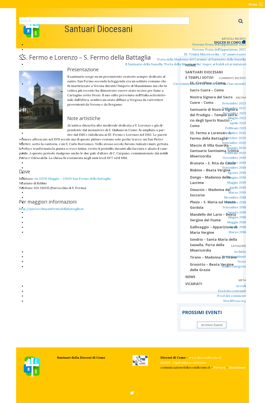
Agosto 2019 (237, 172)
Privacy (219, 367)
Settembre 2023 (234, 103)
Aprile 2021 (238, 123)
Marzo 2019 (237, 192)
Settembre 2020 (234, 143)
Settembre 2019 (234, 167)
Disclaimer (237, 367)
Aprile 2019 (237, 187)
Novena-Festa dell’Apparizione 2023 (219, 44)
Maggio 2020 (236, 148)
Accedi (241, 286)
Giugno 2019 (237, 177)
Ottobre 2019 (236, 163)
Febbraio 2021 (235, 128)
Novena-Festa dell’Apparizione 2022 (219, 49)
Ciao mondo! (236, 84)
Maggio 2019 (236, 182)
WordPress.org (234, 301)
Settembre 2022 (234, 108)
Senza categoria (234, 266)
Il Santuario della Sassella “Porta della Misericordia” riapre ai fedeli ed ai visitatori (185, 64)
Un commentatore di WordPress (197, 84)
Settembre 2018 (234, 207)
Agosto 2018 (237, 212)
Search (240, 20)
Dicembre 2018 (235, 197)
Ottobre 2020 (236, 138)
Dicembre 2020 (234, 133)
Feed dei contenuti (232, 291)
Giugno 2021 (237, 118)
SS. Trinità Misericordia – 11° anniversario (215, 54)
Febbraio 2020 (235, 153)
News (242, 261)
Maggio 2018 (236, 222)
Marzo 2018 (237, 232)
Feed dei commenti (231, 296)
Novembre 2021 (234, 113)
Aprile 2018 (238, 227)
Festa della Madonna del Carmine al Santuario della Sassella (201, 59)
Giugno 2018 (237, 217)
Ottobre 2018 (236, 202)
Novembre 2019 (234, 158)
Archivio (240, 251)
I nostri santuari (234, 256)
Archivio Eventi (212, 325)
